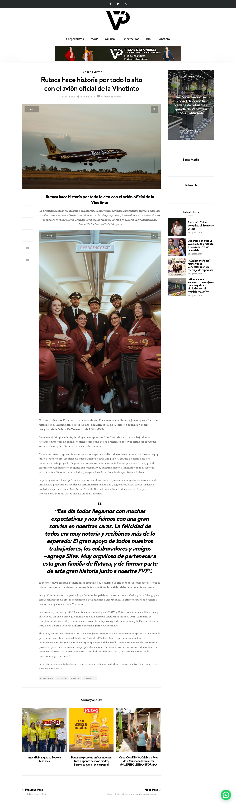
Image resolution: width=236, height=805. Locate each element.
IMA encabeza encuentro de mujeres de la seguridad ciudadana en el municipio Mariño (201, 285)
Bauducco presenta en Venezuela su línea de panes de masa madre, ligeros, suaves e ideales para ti (91, 761)
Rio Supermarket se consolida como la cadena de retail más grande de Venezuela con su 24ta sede (191, 105)
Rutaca (75, 678)
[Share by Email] (27, 248)
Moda (94, 39)
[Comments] (27, 260)
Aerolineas (46, 678)
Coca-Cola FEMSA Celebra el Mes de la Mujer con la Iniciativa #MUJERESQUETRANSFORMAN (138, 761)
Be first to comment (110, 96)
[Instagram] (126, 4)
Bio (148, 39)
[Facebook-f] (110, 4)
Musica (110, 39)
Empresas (62, 678)
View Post (190, 131)
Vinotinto (89, 678)
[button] (226, 795)
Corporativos (75, 39)
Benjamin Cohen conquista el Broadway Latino (201, 225)
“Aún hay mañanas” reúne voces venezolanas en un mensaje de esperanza (200, 265)
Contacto (164, 39)
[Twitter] (118, 4)
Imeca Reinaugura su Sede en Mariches (44, 759)
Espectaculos (130, 39)
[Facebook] (184, 167)
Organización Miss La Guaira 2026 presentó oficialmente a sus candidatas (200, 245)
